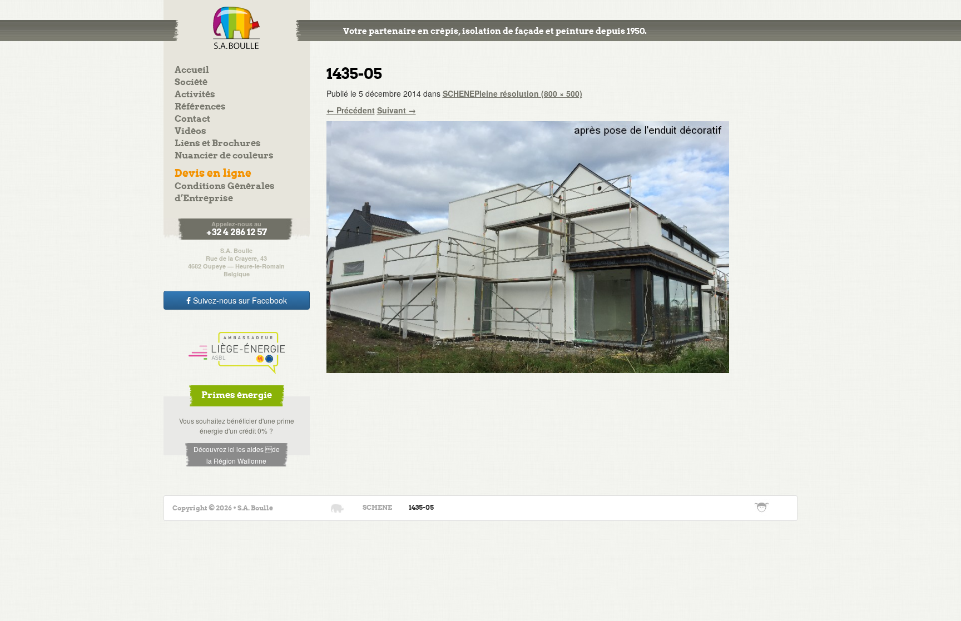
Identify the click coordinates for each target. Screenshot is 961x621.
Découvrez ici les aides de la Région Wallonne (237, 454)
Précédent (350, 110)
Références (200, 107)
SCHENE (458, 93)
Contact (192, 119)
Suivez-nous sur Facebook (239, 300)
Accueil (192, 70)
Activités (195, 95)
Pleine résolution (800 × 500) (528, 93)
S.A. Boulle (237, 28)
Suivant (396, 110)
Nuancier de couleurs (224, 156)
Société (191, 82)
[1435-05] (527, 245)
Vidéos (190, 131)
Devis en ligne (213, 174)
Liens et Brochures (218, 143)
